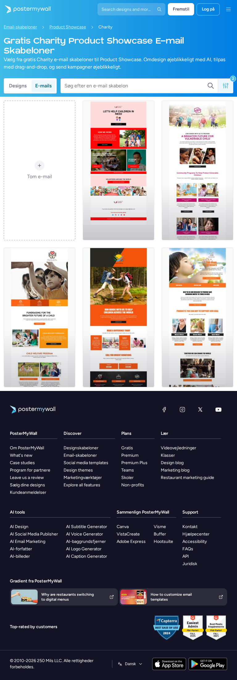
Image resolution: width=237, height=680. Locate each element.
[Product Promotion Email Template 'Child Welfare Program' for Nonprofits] (39, 317)
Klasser (168, 455)
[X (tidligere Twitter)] (200, 409)
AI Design (19, 526)
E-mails (43, 86)
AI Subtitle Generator (86, 526)
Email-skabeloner (20, 27)
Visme (160, 526)
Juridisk (189, 563)
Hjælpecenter (196, 534)
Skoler (127, 477)
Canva (123, 526)
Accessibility (194, 541)
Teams (127, 470)
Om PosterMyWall (27, 448)
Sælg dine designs (27, 485)
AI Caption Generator (86, 556)
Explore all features (82, 485)
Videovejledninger (178, 448)
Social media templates (86, 462)
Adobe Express (131, 541)
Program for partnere (30, 470)
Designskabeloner (81, 448)
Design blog (172, 462)
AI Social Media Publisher (34, 534)
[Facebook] (164, 409)
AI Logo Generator (84, 549)
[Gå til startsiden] (25, 9)
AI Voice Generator (84, 534)
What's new (21, 455)
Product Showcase (67, 27)
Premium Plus (134, 462)
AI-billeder (20, 556)
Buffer (160, 534)
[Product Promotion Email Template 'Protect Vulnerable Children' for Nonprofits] (197, 170)
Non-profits (132, 485)
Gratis (127, 448)
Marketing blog (175, 470)
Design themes (78, 470)
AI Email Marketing (27, 541)
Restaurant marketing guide (187, 477)
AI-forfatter (21, 549)
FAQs (187, 549)
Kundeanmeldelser (28, 492)
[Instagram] (182, 409)
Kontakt (190, 526)
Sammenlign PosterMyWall (143, 512)
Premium (130, 455)
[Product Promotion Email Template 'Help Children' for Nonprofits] (118, 317)
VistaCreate (128, 534)
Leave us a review (27, 477)
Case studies (22, 462)
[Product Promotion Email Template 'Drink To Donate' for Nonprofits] (197, 317)
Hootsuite (163, 541)
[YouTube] (218, 409)
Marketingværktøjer (83, 477)
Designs (18, 86)
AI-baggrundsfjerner (86, 541)
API (185, 556)
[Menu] (228, 9)
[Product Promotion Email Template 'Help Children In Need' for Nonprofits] (118, 170)
